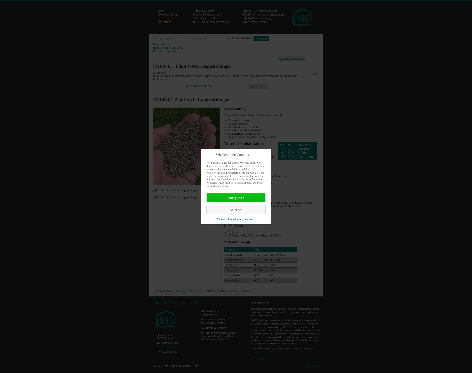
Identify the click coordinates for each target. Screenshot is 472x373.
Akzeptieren (236, 198)
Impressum (249, 219)
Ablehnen (236, 210)
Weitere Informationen (229, 219)
